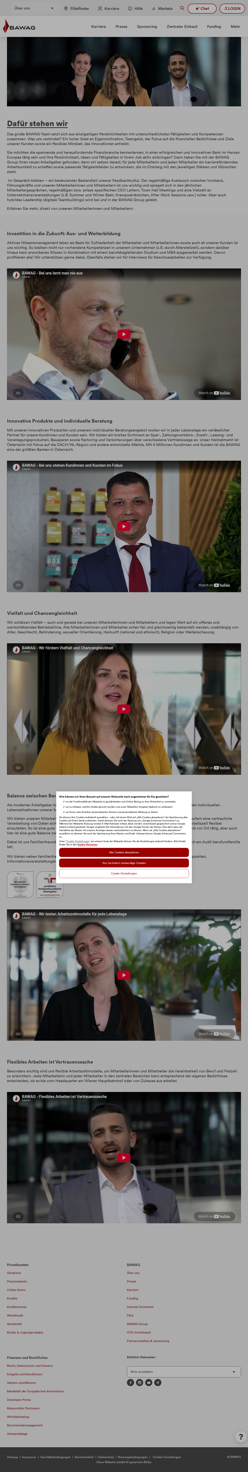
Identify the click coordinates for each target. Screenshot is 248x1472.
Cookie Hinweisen (87, 844)
